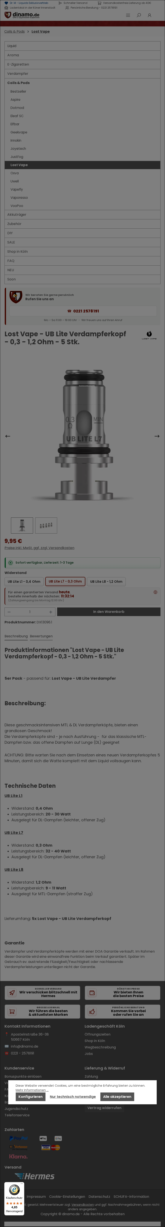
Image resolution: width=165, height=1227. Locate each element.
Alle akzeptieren (117, 1096)
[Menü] (21, 1184)
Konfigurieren (30, 1096)
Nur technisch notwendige (73, 1096)
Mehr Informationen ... (32, 1090)
